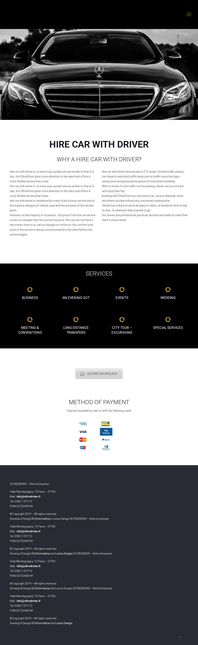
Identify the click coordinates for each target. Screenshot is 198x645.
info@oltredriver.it (28, 496)
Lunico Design (63, 553)
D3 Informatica (41, 518)
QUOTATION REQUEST (102, 373)
